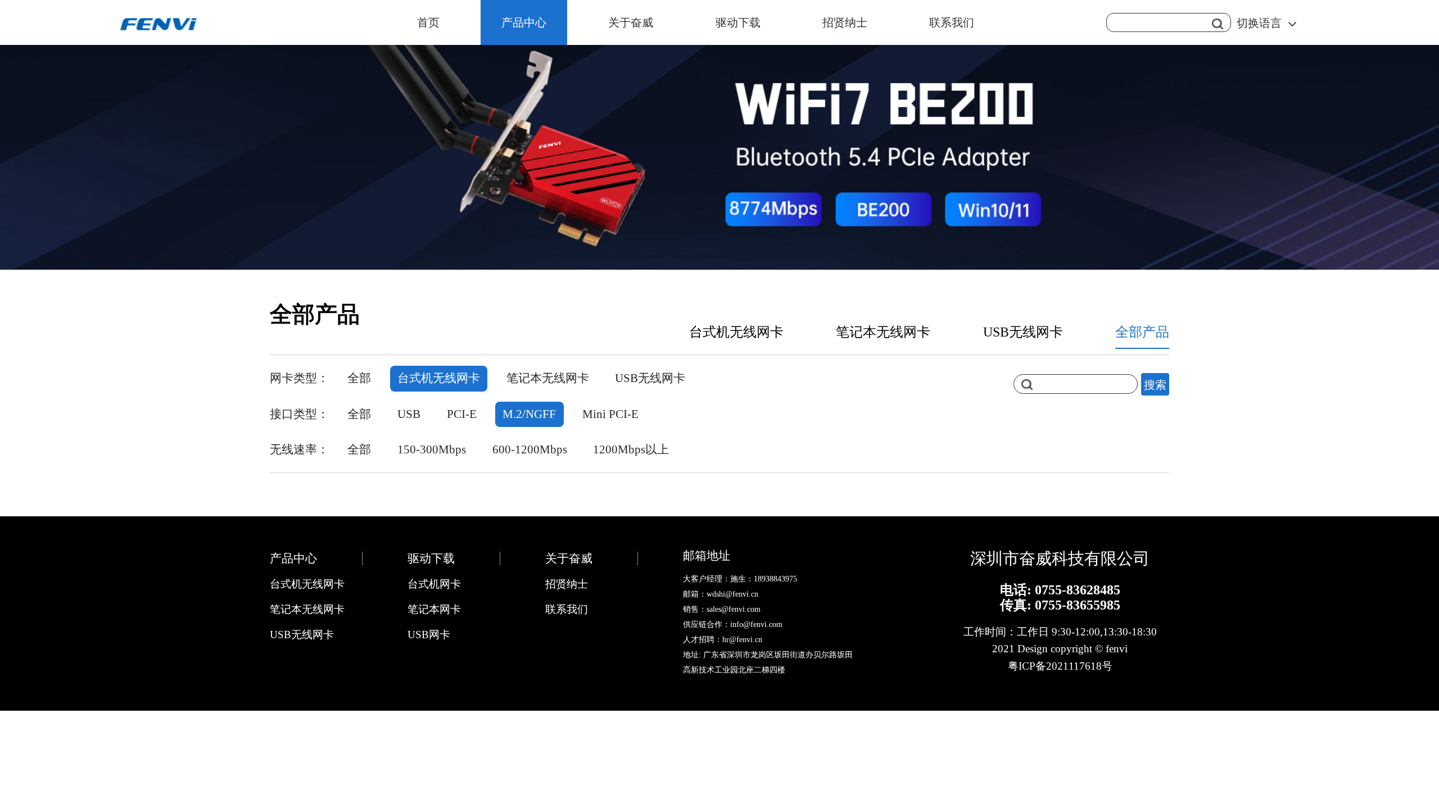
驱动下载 (738, 22)
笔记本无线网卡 (883, 332)
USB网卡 (429, 634)
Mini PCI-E (610, 414)
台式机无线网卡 (736, 332)
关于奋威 (630, 22)
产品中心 (523, 22)
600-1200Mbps (529, 449)
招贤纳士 (844, 22)
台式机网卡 (434, 584)
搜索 (1155, 384)
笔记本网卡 (434, 609)
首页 (428, 22)
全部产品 (1142, 332)
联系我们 (951, 22)
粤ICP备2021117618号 (1060, 666)
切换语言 (1259, 23)
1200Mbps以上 (631, 449)
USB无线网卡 (1023, 332)
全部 (359, 378)
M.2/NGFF (529, 414)
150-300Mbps (431, 449)
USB (408, 414)
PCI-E (462, 414)
